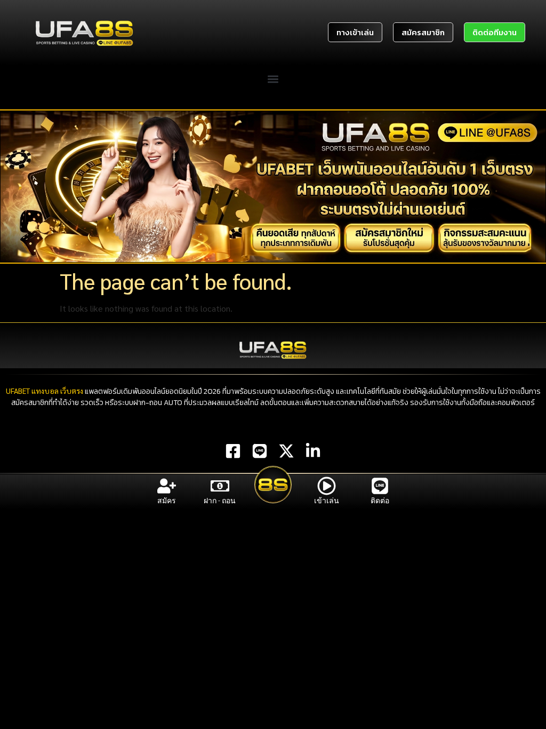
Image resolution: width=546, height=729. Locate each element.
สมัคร (166, 500)
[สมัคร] (166, 486)
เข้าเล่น (326, 500)
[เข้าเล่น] (326, 486)
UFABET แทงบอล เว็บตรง (44, 390)
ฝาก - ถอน (220, 500)
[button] (273, 79)
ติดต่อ (380, 500)
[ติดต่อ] (380, 486)
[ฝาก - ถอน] (220, 486)
